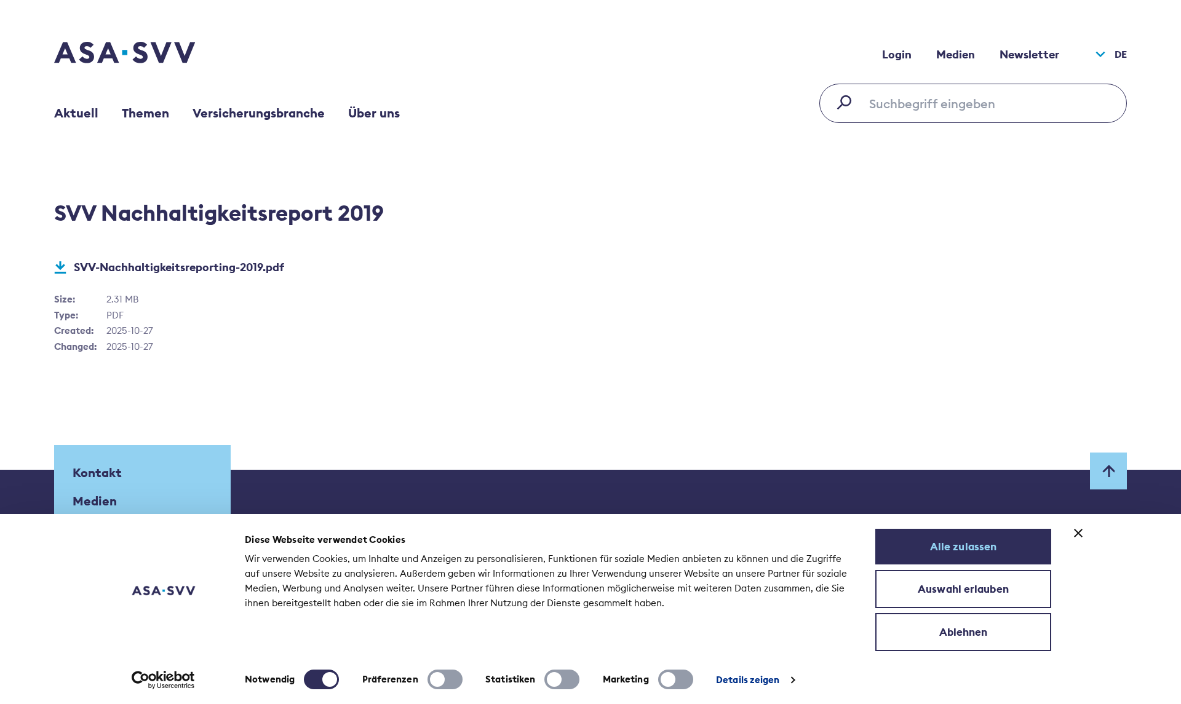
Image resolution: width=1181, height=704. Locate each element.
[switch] (445, 679)
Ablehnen (963, 632)
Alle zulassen (963, 546)
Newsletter (1029, 54)
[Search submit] (847, 102)
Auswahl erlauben (963, 589)
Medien (955, 54)
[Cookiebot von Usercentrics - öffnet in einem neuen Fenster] (163, 680)
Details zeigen (747, 680)
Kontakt (97, 472)
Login (897, 54)
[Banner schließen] (1078, 533)
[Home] (146, 54)
